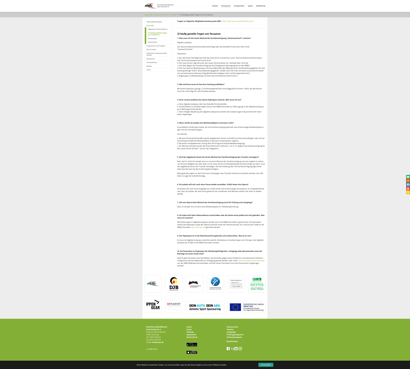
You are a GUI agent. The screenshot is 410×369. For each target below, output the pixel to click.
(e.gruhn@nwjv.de (198, 227)
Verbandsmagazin (234, 337)
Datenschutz (192, 337)
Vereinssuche (232, 327)
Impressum (191, 334)
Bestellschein (232, 341)
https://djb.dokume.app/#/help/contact (238, 21)
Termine (230, 329)
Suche (189, 329)
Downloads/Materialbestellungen (251, 260)
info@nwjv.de (158, 342)
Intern (189, 327)
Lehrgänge (231, 332)
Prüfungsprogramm (235, 334)
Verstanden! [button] (266, 365)
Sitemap (190, 332)
